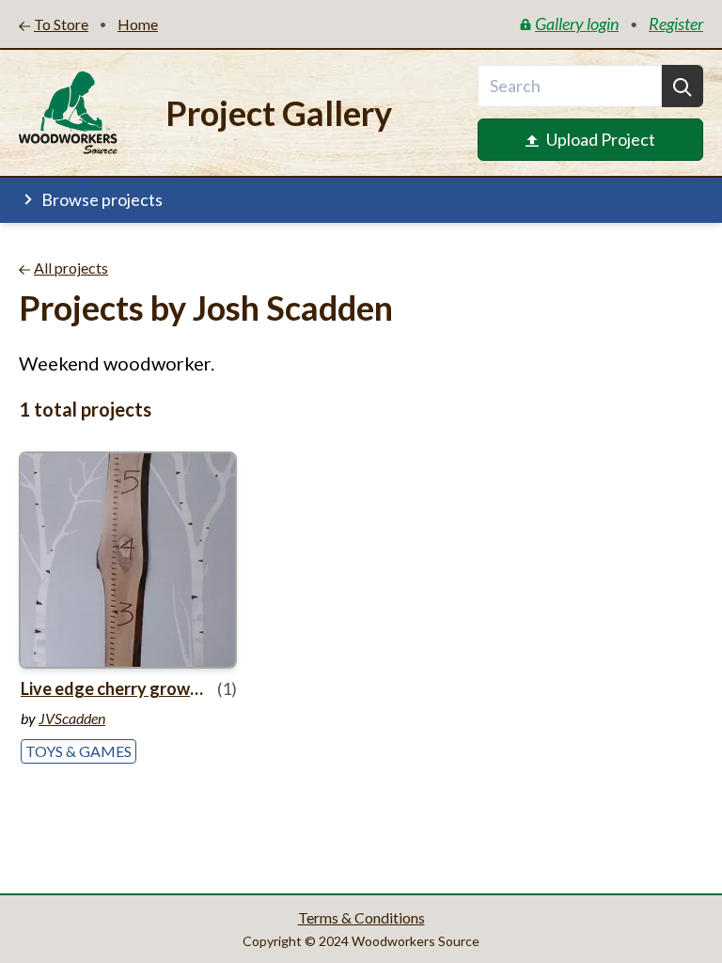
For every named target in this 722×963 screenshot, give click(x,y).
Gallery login (577, 23)
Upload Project (600, 139)
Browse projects (102, 199)
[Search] (682, 86)
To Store (61, 24)
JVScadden (72, 718)
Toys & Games (78, 751)
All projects (71, 267)
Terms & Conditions (361, 917)
